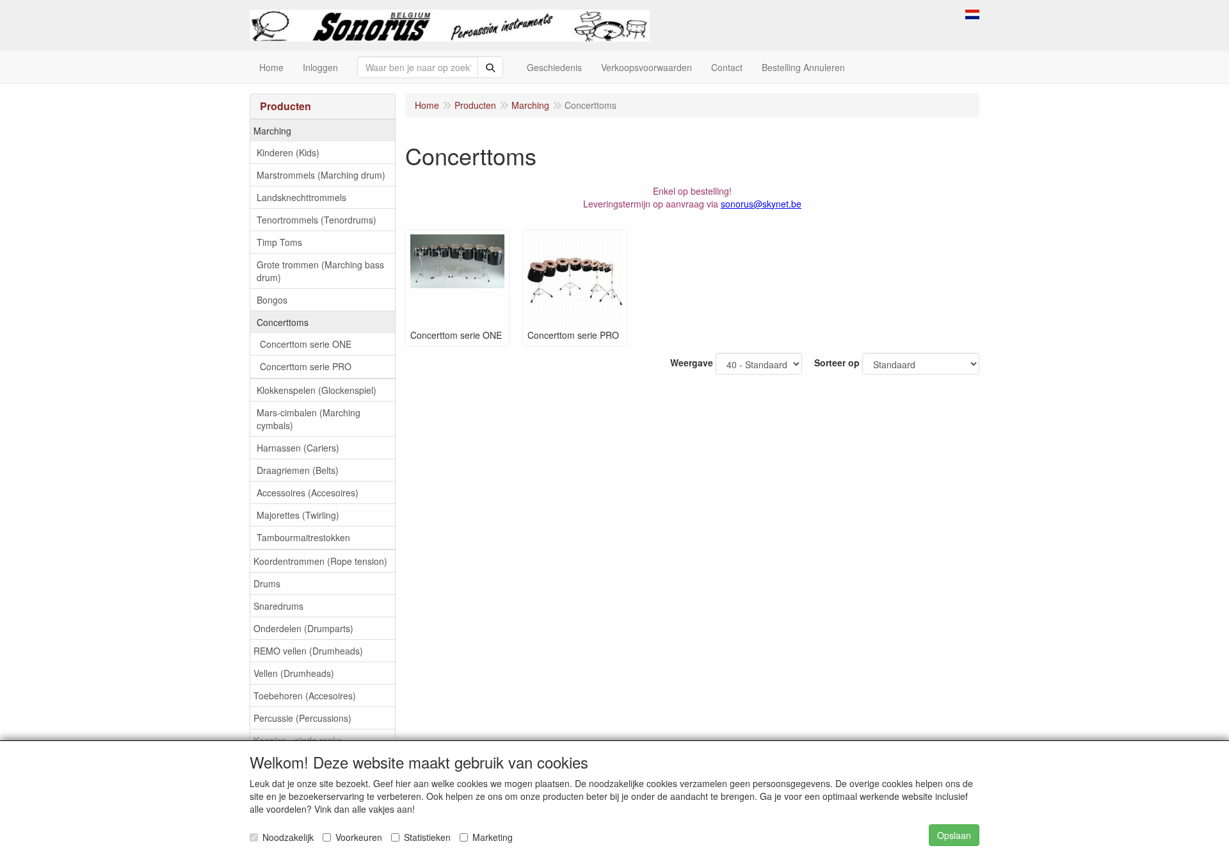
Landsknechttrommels (301, 197)
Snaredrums (278, 605)
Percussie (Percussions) (302, 718)
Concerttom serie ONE (305, 344)
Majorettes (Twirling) (298, 515)
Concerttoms (283, 322)
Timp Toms (279, 242)
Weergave (691, 362)
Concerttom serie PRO (305, 366)
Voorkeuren (358, 837)
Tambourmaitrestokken (303, 537)
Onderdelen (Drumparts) (303, 628)
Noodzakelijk (288, 837)
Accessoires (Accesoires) (307, 492)
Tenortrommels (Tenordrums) (316, 219)
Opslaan (954, 835)
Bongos (272, 299)
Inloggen (320, 67)
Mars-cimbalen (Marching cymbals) (308, 419)
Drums (266, 583)
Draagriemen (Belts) (298, 470)
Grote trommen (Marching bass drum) (320, 271)
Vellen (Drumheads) (293, 673)
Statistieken (427, 837)
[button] (972, 13)
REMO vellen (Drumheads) (308, 650)
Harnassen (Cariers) (298, 447)
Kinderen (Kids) (288, 152)
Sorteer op (837, 362)
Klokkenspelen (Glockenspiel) (316, 390)
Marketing (492, 837)
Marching (272, 130)
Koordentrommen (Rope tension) (320, 561)
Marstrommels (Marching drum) (321, 174)
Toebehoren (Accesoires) (304, 695)
